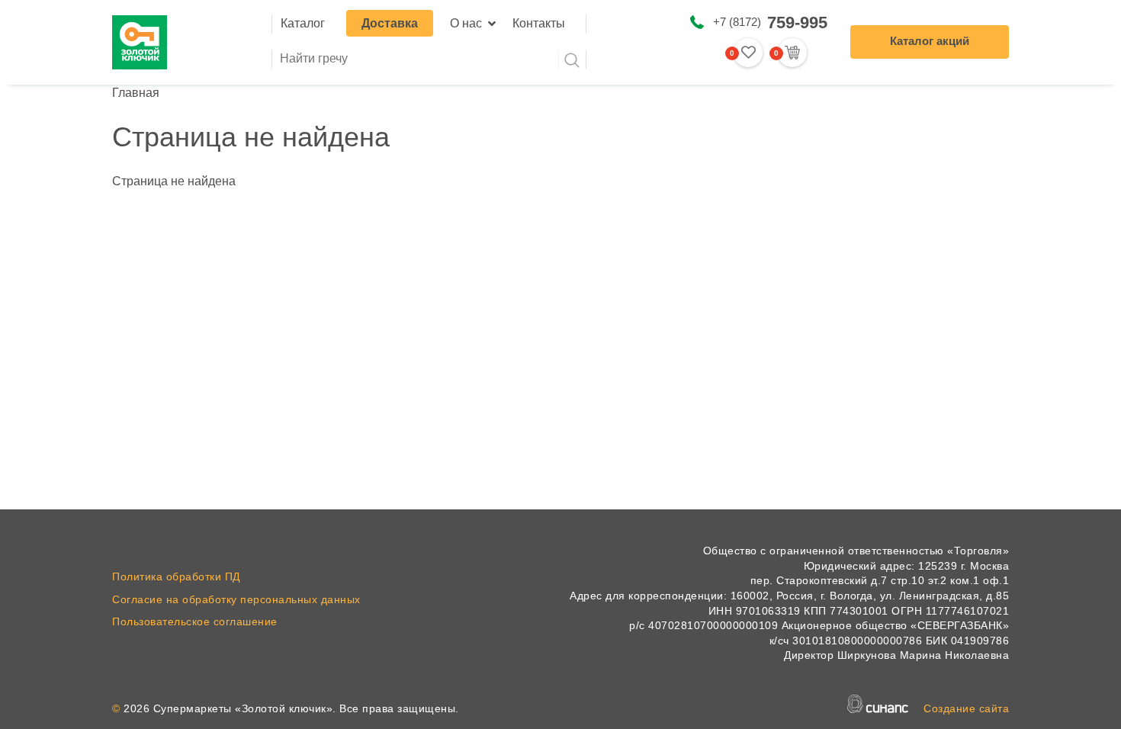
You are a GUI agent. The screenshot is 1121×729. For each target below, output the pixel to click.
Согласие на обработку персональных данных (236, 599)
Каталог (303, 23)
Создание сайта (966, 708)
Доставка (389, 23)
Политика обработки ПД (176, 576)
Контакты (538, 23)
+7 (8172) (770, 22)
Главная (135, 92)
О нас (466, 23)
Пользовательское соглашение (195, 621)
